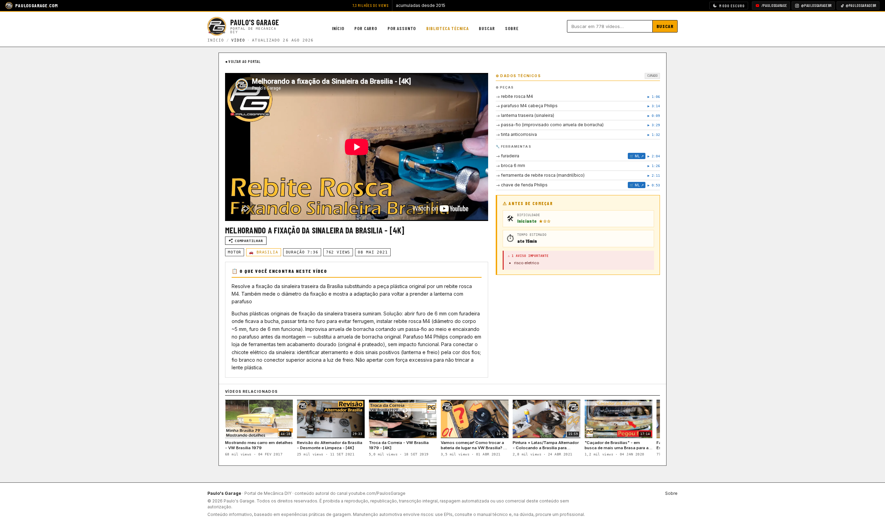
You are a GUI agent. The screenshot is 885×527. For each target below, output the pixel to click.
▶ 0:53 (654, 185)
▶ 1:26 (654, 166)
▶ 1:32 (654, 135)
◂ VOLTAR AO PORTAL (243, 61)
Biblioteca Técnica (447, 28)
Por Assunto (402, 28)
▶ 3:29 (654, 125)
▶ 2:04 (654, 156)
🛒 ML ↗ (637, 156)
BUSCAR (665, 26)
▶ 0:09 (654, 116)
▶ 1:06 (654, 97)
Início (338, 28)
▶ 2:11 (654, 175)
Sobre (511, 28)
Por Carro (365, 28)
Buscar (487, 28)
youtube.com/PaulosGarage (377, 493)
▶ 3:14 (654, 106)
